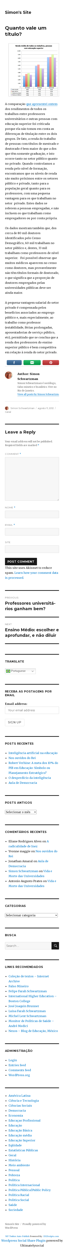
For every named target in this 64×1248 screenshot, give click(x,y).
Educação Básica (20, 1130)
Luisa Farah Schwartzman (27, 1011)
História (14, 1160)
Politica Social (19, 1200)
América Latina (19, 1095)
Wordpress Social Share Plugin (23, 1240)
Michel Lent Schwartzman (27, 1016)
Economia (16, 1115)
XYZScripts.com (51, 1236)
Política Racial (19, 1195)
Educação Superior (22, 1140)
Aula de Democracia (23, 783)
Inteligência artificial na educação (33, 753)
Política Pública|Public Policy (30, 1190)
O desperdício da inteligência (30, 778)
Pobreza (14, 1175)
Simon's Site (18, 12)
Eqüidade (15, 1145)
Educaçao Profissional (25, 1120)
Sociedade (16, 1210)
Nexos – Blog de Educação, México (33, 1031)
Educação (15, 1125)
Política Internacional (24, 1185)
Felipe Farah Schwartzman (28, 991)
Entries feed (17, 1065)
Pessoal (14, 1170)
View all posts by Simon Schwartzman (39, 394)
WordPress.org (19, 1075)
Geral (8, 411)
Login (13, 1060)
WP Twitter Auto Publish (17, 1236)
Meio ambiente (19, 1165)
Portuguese (18, 670)
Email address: (16, 704)
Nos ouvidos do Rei (22, 758)
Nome (10, 507)
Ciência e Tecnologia (24, 1100)
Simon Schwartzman (22, 408)
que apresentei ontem (41, 104)
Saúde (13, 1205)
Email (10, 524)
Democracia (17, 1110)
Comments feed (20, 1070)
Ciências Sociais (20, 1105)
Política (14, 1180)
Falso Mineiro (19, 986)
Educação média (20, 1135)
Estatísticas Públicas (23, 1150)
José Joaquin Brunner (24, 1006)
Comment (13, 453)
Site (7, 542)
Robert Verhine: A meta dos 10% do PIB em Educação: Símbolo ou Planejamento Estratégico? (33, 768)
